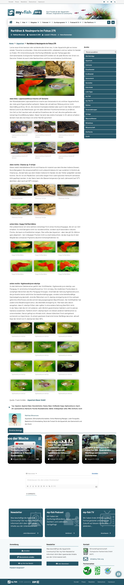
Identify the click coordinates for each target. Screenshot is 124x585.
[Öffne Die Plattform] (95, 22)
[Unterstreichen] (33, 486)
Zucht (80, 408)
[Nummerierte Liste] (38, 486)
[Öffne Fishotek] (50, 22)
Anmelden (95, 473)
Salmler (51, 408)
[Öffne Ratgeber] (38, 22)
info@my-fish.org (97, 559)
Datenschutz (32, 2)
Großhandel (56, 406)
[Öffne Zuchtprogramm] (66, 22)
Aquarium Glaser (27, 406)
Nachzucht (28, 408)
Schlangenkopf (58, 408)
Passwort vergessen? (17, 568)
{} (52, 486)
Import (78, 406)
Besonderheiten (37, 406)
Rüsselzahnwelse (43, 408)
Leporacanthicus (19, 408)
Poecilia (34, 408)
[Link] (49, 486)
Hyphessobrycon (70, 406)
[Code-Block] (46, 486)
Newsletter (24, 2)
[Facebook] (104, 1)
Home (11, 43)
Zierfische (74, 408)
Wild (69, 408)
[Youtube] (111, 1)
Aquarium (20, 43)
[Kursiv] (30, 486)
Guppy (62, 406)
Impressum (41, 2)
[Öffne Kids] (27, 22)
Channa (45, 406)
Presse (17, 2)
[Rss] (115, 1)
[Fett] (27, 486)
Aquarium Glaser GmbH (36, 400)
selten (66, 408)
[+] (55, 486)
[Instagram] (107, 1)
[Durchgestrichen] (35, 486)
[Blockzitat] (44, 486)
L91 (12, 408)
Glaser (50, 406)
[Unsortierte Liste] (41, 486)
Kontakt (11, 2)
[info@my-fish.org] (85, 559)
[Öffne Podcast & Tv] (80, 22)
